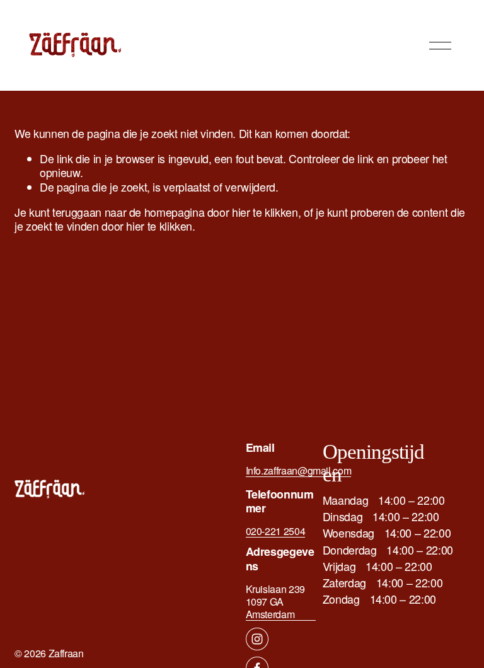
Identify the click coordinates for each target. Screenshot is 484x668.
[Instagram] (257, 639)
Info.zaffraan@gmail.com (299, 470)
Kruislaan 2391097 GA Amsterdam (275, 602)
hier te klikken (265, 212)
